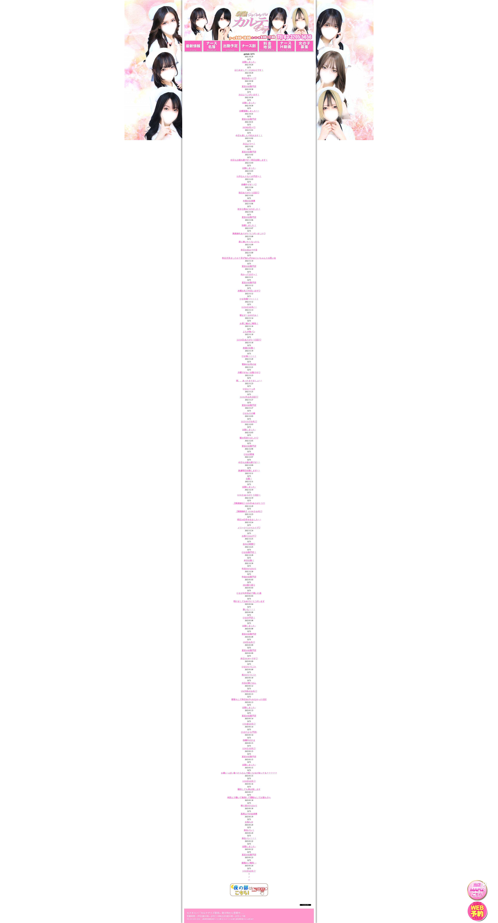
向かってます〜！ (249, 274)
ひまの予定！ (249, 618)
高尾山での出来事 (249, 814)
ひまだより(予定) (249, 732)
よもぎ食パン (249, 332)
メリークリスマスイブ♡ (249, 528)
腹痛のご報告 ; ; (249, 863)
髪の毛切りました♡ (249, 438)
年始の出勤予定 (249, 577)
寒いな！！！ (249, 609)
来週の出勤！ (249, 348)
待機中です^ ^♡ (249, 184)
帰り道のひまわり (249, 806)
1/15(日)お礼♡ (249, 781)
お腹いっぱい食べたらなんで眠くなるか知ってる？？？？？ (249, 773)
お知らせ (249, 822)
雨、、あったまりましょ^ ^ (249, 381)
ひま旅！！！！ (249, 356)
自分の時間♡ (249, 544)
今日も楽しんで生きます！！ (249, 135)
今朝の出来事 (249, 201)
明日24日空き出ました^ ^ (249, 520)
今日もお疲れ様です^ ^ (249, 462)
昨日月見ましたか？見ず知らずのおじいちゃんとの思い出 (249, 258)
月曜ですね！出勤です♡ (249, 372)
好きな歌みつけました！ (249, 209)
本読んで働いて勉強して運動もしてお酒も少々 (249, 797)
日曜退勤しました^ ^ (249, 111)
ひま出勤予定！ (249, 552)
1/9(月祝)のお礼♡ (249, 691)
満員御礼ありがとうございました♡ (249, 233)
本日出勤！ (249, 560)
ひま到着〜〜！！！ (249, 299)
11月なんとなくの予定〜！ (249, 176)
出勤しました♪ (249, 62)
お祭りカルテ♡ (249, 536)
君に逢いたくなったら (249, 242)
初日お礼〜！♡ (249, 78)
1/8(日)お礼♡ (249, 642)
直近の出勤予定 (249, 86)
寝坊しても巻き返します (249, 789)
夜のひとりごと (249, 675)
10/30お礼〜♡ (249, 127)
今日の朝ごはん (249, 683)
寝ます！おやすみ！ (249, 315)
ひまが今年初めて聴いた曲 (249, 593)
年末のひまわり (249, 569)
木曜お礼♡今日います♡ (249, 291)
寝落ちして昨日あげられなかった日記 (249, 699)
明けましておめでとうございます (249, 601)
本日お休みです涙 (249, 250)
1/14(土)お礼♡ (249, 748)
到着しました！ (249, 225)
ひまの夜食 (249, 454)
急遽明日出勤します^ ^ (249, 470)
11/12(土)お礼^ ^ (249, 307)
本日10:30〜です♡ (249, 658)
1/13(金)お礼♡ (249, 724)
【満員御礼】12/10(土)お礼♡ (249, 511)
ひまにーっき (249, 389)
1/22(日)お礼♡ (249, 871)
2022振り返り (249, 585)
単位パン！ (249, 830)
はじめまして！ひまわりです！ (249, 70)
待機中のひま (249, 740)
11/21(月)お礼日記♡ (249, 397)
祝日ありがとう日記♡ (249, 193)
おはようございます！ (249, 95)
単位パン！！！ (249, 838)
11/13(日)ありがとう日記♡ (249, 340)
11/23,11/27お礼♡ (249, 421)
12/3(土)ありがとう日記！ (249, 495)
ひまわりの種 (249, 413)
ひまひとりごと (249, 667)
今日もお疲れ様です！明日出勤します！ (249, 160)
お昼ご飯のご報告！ (249, 323)
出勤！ (249, 479)
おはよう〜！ (249, 144)
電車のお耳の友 (249, 364)
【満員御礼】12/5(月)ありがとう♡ (249, 503)
